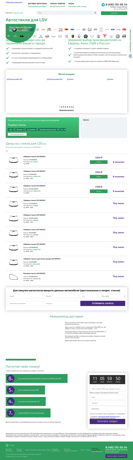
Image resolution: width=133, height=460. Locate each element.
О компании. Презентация (130, 40)
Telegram (25, 456)
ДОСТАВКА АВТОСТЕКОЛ (37, 5)
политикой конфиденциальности (108, 416)
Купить (98, 162)
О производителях (16, 134)
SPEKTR (35, 161)
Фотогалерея (42, 450)
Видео (49, 450)
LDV (7, 150)
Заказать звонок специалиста (116, 456)
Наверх (12, 445)
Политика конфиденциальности (71, 450)
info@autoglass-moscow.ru (14, 456)
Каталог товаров (57, 5)
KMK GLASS (36, 264)
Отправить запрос (103, 303)
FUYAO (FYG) (36, 176)
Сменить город (18, 13)
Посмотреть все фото (66, 110)
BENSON (35, 220)
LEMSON (35, 205)
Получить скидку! (107, 421)
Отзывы (88, 450)
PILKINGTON (36, 278)
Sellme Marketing (96, 451)
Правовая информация (56, 450)
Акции (77, 5)
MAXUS (86, 120)
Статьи (82, 450)
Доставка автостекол (9, 450)
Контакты (114, 13)
